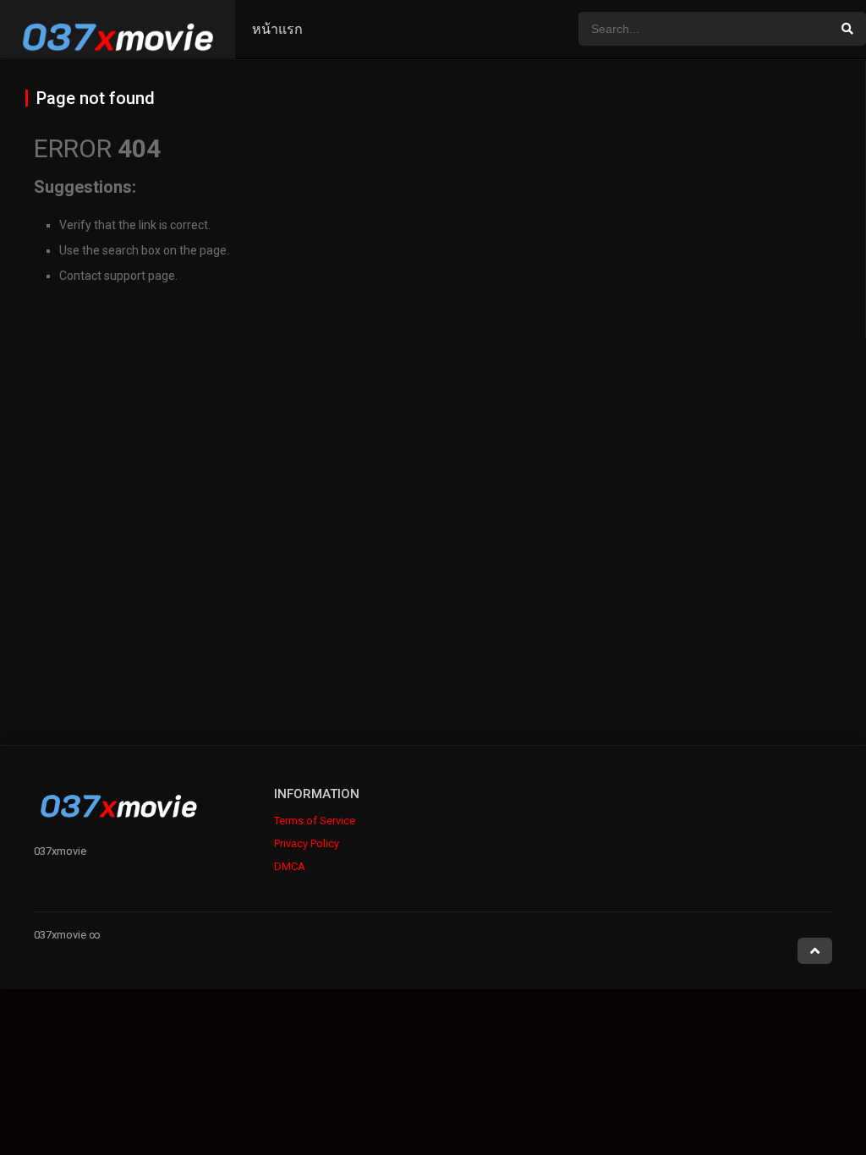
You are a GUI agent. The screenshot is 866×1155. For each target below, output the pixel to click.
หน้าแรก (277, 29)
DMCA (289, 866)
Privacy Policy (306, 843)
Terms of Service (314, 820)
